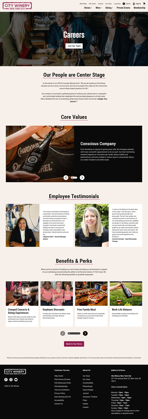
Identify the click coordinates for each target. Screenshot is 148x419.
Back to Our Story (74, 344)
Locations (117, 4)
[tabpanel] (74, 39)
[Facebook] (6, 379)
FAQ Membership (60, 386)
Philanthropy (88, 386)
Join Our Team (74, 46)
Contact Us (58, 404)
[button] (127, 3)
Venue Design (88, 390)
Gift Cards (92, 4)
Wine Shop (83, 4)
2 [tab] (74, 177)
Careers (86, 407)
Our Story (108, 4)
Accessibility (59, 400)
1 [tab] (72, 177)
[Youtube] (16, 379)
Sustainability (88, 383)
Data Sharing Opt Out (62, 397)
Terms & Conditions (61, 390)
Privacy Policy (59, 393)
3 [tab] (75, 177)
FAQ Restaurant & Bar (62, 383)
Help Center (58, 376)
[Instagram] (11, 379)
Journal (100, 4)
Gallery (85, 404)
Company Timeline (90, 397)
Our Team (86, 379)
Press (85, 400)
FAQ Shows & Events (62, 379)
